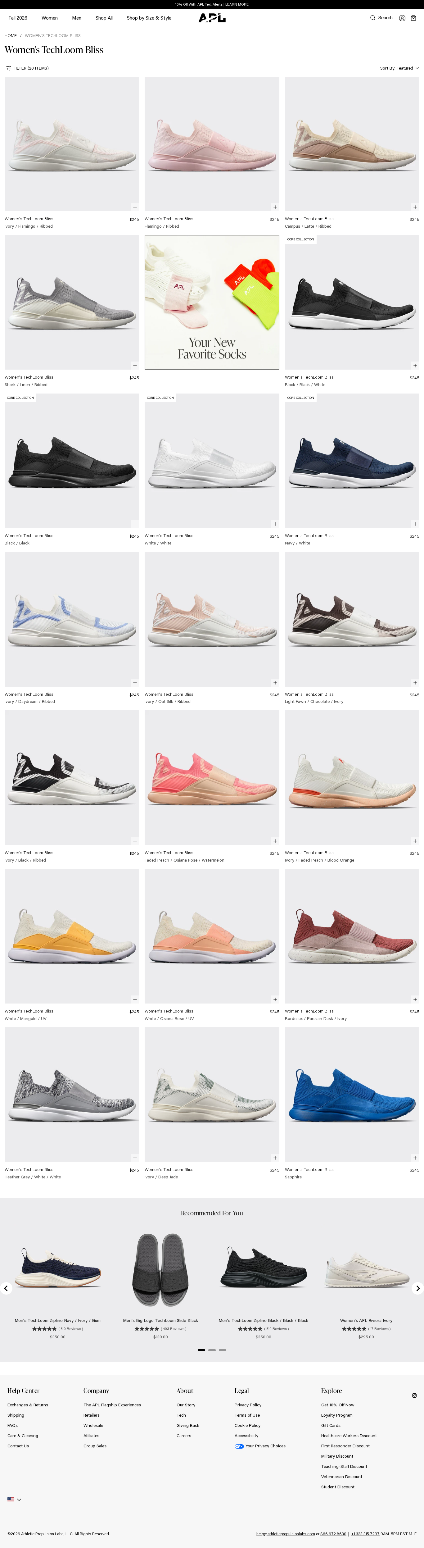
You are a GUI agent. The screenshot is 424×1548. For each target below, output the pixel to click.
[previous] (405, 5)
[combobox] (399, 68)
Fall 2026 (17, 17)
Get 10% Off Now (337, 1405)
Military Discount (337, 1456)
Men (76, 20)
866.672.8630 (333, 1533)
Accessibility (246, 1435)
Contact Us (18, 1446)
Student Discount (337, 1487)
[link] (72, 153)
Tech (181, 1415)
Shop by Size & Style (149, 20)
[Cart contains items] (413, 18)
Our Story (186, 1405)
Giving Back (188, 1425)
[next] (421, 5)
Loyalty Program (337, 1415)
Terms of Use (247, 1415)
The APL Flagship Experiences (112, 1405)
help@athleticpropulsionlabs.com (285, 1533)
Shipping (15, 1415)
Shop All (104, 17)
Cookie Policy (247, 1425)
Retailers (91, 1415)
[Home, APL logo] (212, 18)
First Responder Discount (345, 1446)
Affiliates (91, 1435)
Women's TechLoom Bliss (53, 35)
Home (11, 35)
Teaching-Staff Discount (344, 1466)
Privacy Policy (248, 1405)
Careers (184, 1435)
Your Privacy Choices (266, 1446)
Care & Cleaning (22, 1435)
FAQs (12, 1425)
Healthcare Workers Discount (349, 1435)
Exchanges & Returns (27, 1405)
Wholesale (93, 1425)
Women (50, 20)
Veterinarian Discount (341, 1476)
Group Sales (94, 1446)
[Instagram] (414, 1395)
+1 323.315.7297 (365, 1533)
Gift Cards (331, 1425)
